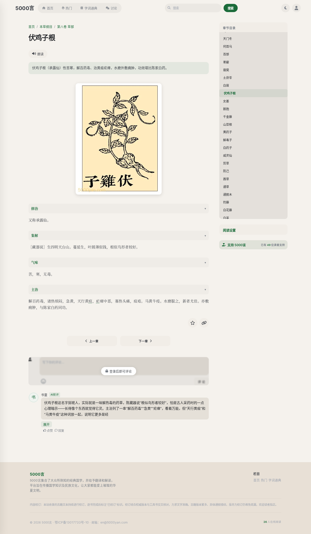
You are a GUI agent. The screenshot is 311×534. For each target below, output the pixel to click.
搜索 (231, 8)
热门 (69, 8)
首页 (50, 8)
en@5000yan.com (114, 522)
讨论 (114, 8)
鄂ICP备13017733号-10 (72, 522)
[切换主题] (285, 8)
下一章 (143, 341)
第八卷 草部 (65, 27)
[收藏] (192, 323)
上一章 (94, 341)
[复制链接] (204, 323)
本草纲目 (46, 27)
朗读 (40, 54)
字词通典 (90, 8)
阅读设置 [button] (229, 230)
